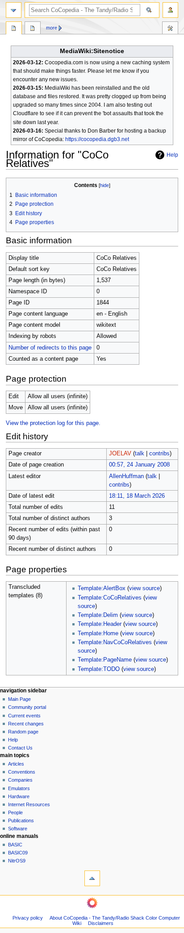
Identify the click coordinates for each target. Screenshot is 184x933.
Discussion (32, 29)
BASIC (15, 844)
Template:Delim (98, 615)
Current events (24, 715)
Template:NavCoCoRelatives (115, 642)
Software (17, 828)
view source (144, 588)
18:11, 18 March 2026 (137, 496)
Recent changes (26, 723)
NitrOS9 (16, 860)
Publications (21, 820)
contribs (159, 453)
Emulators (19, 788)
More (51, 27)
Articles (16, 763)
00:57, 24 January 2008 (139, 465)
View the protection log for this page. (53, 423)
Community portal (27, 707)
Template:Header (99, 624)
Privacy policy (28, 918)
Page (13, 29)
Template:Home (98, 633)
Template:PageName (105, 660)
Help (172, 155)
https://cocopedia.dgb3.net (97, 139)
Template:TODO (99, 669)
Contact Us (20, 747)
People (15, 812)
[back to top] (92, 878)
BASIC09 (18, 852)
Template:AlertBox (101, 588)
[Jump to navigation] (13, 10)
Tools (170, 29)
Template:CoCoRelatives (110, 598)
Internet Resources (29, 804)
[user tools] (170, 10)
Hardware (18, 796)
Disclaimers (100, 923)
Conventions (21, 772)
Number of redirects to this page (50, 348)
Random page (23, 731)
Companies (20, 780)
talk (139, 453)
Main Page (19, 699)
